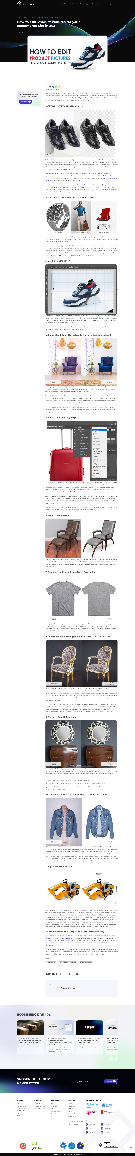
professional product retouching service (57, 691)
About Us (71, 1103)
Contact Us (71, 1106)
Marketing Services (39, 1108)
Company (108, 4)
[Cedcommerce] (108, 1145)
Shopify (19, 1103)
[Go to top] (131, 1147)
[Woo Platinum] (108, 1105)
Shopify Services (38, 1103)
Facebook (92, 1124)
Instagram (92, 1128)
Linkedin (107, 1128)
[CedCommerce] (26, 3)
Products (92, 4)
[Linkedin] (53, 86)
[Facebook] (47, 86)
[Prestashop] (93, 1112)
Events (70, 1111)
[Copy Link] (59, 86)
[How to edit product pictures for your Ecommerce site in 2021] (80, 133)
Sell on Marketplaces (69, 4)
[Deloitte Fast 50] (37, 1146)
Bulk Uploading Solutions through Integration (102, 507)
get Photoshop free (81, 185)
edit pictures (100, 98)
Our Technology (83, 4)
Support (53, 1114)
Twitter (92, 1132)
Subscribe (109, 1081)
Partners (70, 1108)
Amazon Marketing (39, 1106)
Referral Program (56, 1111)
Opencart (19, 1118)
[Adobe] (108, 1112)
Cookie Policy (72, 1116)
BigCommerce (21, 1113)
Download (24, 101)
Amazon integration (111, 936)
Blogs (18, 17)
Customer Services (73, 1124)
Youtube (107, 1124)
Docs (52, 1108)
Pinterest (107, 1132)
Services (100, 4)
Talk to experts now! (88, 509)
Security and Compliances (75, 1121)
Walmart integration (51, 938)
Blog (52, 1103)
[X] (50, 86)
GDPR (70, 1119)
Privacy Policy (72, 1114)
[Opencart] (93, 1105)
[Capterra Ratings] (23, 1146)
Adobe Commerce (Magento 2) (22, 1109)
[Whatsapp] (56, 86)
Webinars (54, 1106)
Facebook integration (68, 938)
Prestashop (20, 1115)
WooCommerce (21, 1106)
